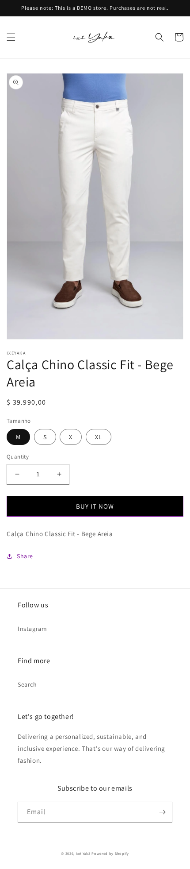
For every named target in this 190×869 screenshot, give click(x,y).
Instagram (32, 629)
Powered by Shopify (110, 853)
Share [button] (25, 556)
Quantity (18, 456)
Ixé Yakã (83, 853)
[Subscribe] (162, 812)
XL (98, 437)
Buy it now (95, 506)
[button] (11, 37)
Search (27, 684)
